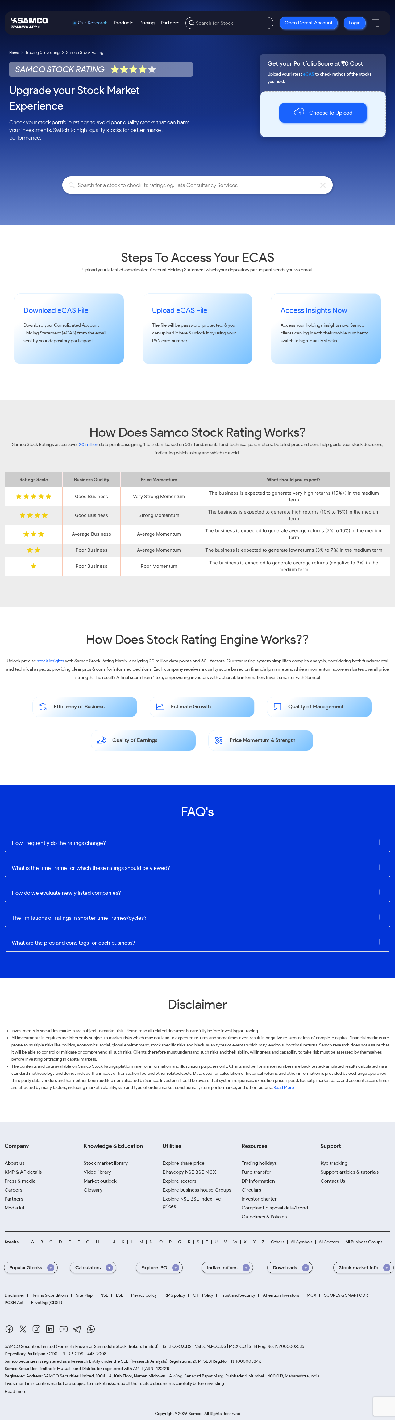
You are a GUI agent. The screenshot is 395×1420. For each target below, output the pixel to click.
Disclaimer (14, 1295)
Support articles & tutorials (350, 1172)
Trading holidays (259, 1163)
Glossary (93, 1190)
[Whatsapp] (91, 1329)
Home (14, 52)
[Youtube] (63, 1329)
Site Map (84, 1295)
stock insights (50, 661)
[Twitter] (22, 1329)
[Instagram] (36, 1329)
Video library (97, 1172)
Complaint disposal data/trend (275, 1208)
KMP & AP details (23, 1172)
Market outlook (100, 1181)
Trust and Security (238, 1295)
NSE (104, 1295)
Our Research (93, 22)
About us (14, 1163)
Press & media (20, 1181)
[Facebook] (9, 1329)
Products (123, 23)
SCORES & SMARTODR (346, 1295)
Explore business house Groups (197, 1190)
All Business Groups (363, 1242)
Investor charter (259, 1199)
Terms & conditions (50, 1295)
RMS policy (174, 1295)
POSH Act (14, 1303)
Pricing (147, 23)
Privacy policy (144, 1295)
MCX (311, 1295)
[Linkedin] (50, 1329)
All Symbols (301, 1242)
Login (355, 23)
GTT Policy (203, 1295)
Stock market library (106, 1163)
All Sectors (329, 1242)
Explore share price (184, 1163)
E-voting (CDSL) (46, 1303)
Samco (357, 325)
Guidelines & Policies (264, 1217)
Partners (170, 23)
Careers (13, 1190)
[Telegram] (77, 1329)
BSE (119, 1295)
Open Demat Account (309, 23)
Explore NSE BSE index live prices (192, 1202)
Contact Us (333, 1181)
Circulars (251, 1190)
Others (277, 1242)
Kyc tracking (334, 1163)
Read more (16, 1391)
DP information (258, 1181)
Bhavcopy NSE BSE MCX (189, 1172)
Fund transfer (256, 1172)
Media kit (15, 1208)
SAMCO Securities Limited (30, 1346)
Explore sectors (179, 1181)
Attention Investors (281, 1295)
